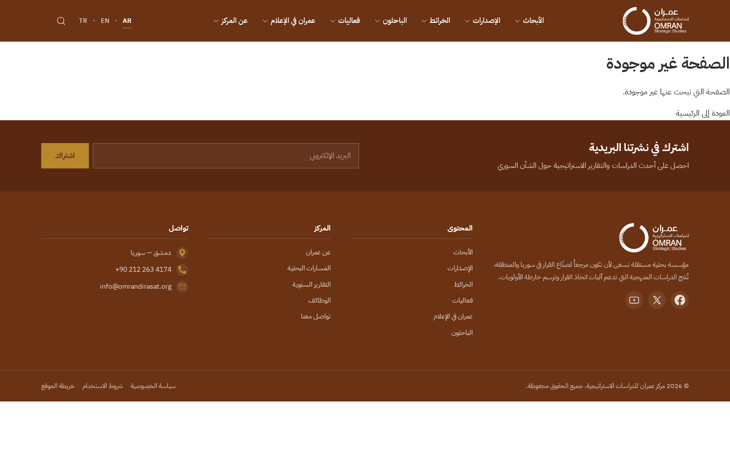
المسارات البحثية (309, 268)
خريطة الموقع (57, 386)
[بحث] (61, 21)
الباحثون (395, 20)
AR (127, 20)
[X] (657, 300)
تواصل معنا (316, 316)
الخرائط (440, 20)
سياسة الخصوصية (153, 386)
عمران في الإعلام (293, 20)
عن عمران (318, 252)
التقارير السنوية (311, 284)
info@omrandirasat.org (135, 286)
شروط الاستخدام (102, 386)
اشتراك (65, 155)
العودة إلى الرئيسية (703, 113)
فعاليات (349, 20)
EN (105, 20)
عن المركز (234, 20)
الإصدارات (486, 20)
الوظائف (319, 300)
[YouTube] (634, 300)
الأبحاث (533, 20)
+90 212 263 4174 (143, 269)
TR (83, 20)
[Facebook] (680, 300)
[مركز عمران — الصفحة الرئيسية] (656, 21)
